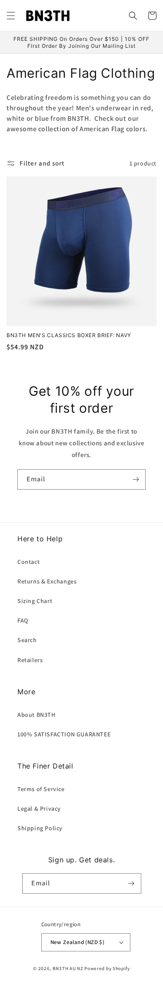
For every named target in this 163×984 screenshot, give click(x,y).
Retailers (30, 660)
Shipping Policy (40, 828)
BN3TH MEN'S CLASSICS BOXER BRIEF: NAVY (69, 335)
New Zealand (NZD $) (77, 942)
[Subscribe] (135, 479)
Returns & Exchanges (47, 581)
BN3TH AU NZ (68, 968)
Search (27, 640)
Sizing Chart (34, 601)
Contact (28, 562)
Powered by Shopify (107, 968)
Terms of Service (41, 789)
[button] (10, 15)
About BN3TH (36, 715)
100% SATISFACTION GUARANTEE (63, 734)
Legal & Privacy (39, 808)
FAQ (22, 620)
